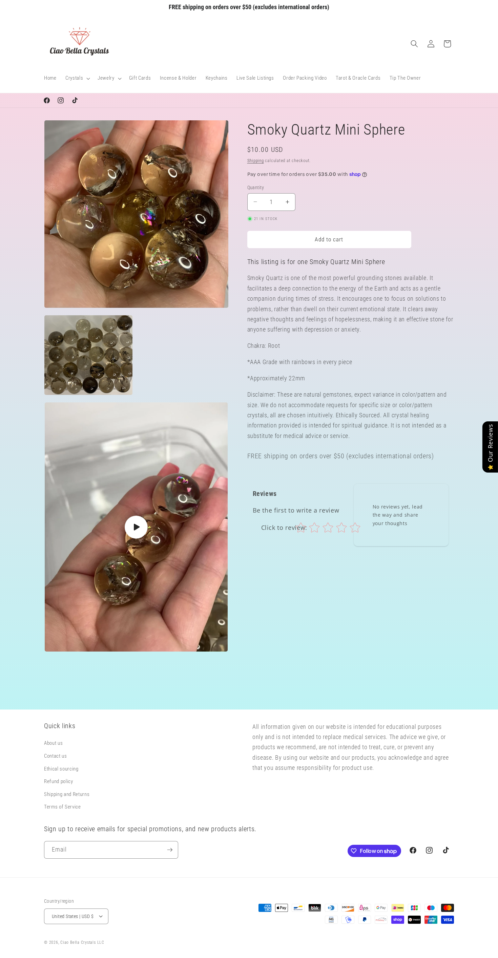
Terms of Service (62, 807)
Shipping (255, 160)
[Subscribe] (170, 850)
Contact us (55, 756)
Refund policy (58, 782)
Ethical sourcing (61, 769)
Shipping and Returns (66, 795)
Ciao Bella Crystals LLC (82, 942)
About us (53, 743)
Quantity (255, 187)
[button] (77, 78)
